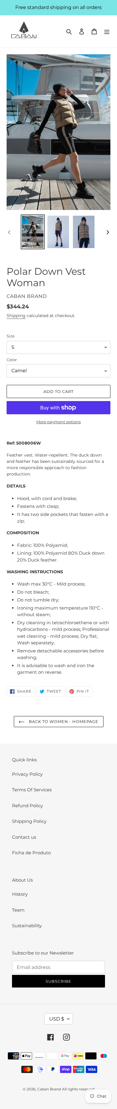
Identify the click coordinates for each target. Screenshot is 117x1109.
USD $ (56, 1019)
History (20, 894)
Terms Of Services (32, 790)
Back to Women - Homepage (63, 721)
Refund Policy (27, 805)
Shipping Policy (29, 821)
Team (18, 910)
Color (12, 359)
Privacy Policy (27, 774)
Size (11, 336)
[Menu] (106, 31)
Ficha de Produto (31, 853)
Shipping (16, 315)
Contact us (24, 837)
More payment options (58, 421)
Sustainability (27, 925)
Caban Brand (49, 1089)
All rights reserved (78, 1089)
